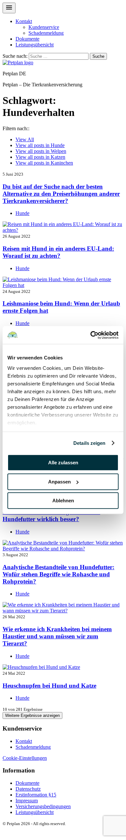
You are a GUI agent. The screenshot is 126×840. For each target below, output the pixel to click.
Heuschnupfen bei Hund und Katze (49, 685)
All (25, 139)
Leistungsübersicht (35, 44)
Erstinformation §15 (36, 794)
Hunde (40, 145)
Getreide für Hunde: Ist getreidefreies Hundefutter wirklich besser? (51, 515)
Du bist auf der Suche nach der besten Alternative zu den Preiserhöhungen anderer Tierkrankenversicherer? (61, 193)
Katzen (40, 157)
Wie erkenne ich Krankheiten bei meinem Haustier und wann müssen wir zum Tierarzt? (57, 636)
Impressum (27, 800)
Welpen (41, 151)
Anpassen (59, 481)
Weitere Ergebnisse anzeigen (32, 715)
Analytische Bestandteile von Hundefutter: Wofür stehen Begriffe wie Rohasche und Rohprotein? (58, 574)
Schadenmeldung (46, 33)
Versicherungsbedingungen (43, 806)
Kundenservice (43, 27)
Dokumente (27, 39)
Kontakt (24, 21)
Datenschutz (28, 789)
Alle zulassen (63, 462)
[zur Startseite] (18, 62)
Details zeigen (89, 443)
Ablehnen (63, 500)
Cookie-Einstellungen (25, 758)
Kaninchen (44, 163)
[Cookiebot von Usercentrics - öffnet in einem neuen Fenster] (91, 335)
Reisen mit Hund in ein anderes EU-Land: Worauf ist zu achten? (58, 252)
